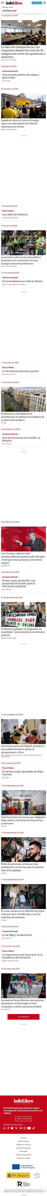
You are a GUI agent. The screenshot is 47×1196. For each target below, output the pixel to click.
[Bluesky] (12, 1128)
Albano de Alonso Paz (10, 961)
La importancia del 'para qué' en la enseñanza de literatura (22, 956)
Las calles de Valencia (15, 214)
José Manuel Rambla (10, 218)
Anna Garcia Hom (8, 374)
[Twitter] (16, 1128)
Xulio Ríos (5, 778)
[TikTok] (33, 1128)
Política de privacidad (23, 1155)
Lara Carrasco (5, 1009)
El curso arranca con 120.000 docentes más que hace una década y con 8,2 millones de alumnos (23, 914)
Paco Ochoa (6, 444)
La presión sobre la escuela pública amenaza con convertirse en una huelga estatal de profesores (21, 260)
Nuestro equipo (23, 1141)
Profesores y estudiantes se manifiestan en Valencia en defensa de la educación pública (22, 417)
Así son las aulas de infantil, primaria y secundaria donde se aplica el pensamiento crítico (23, 749)
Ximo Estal (6, 81)
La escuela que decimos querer (20, 371)
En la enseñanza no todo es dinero (22, 281)
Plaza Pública (8, 211)
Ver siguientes (23, 1017)
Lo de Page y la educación (17, 935)
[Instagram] (24, 1128)
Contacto (23, 1138)
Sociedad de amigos (23, 1148)
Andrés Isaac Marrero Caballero (14, 284)
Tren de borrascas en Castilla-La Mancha (21, 439)
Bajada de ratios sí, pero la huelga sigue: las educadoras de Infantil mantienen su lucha (20, 123)
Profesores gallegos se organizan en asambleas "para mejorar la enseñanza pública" (22, 632)
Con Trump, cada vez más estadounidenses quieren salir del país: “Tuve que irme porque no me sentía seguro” (23, 558)
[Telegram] (20, 1128)
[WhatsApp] (4, 1128)
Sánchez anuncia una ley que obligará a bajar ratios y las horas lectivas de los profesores (23, 820)
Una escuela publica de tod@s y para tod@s (20, 76)
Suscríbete (37, 3)
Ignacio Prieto (5, 566)
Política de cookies (23, 1158)
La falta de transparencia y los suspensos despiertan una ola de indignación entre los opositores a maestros (23, 52)
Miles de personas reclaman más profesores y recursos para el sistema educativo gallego (22, 867)
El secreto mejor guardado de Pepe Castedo (22, 773)
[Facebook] (8, 1128)
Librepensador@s (10, 71)
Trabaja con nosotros (23, 1145)
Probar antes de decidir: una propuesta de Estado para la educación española (18, 583)
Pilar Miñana (6, 589)
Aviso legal (23, 1151)
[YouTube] (29, 1128)
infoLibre (4, 423)
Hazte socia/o (23, 1119)
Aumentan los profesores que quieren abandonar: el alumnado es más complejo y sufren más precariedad (22, 1003)
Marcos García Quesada (9, 60)
